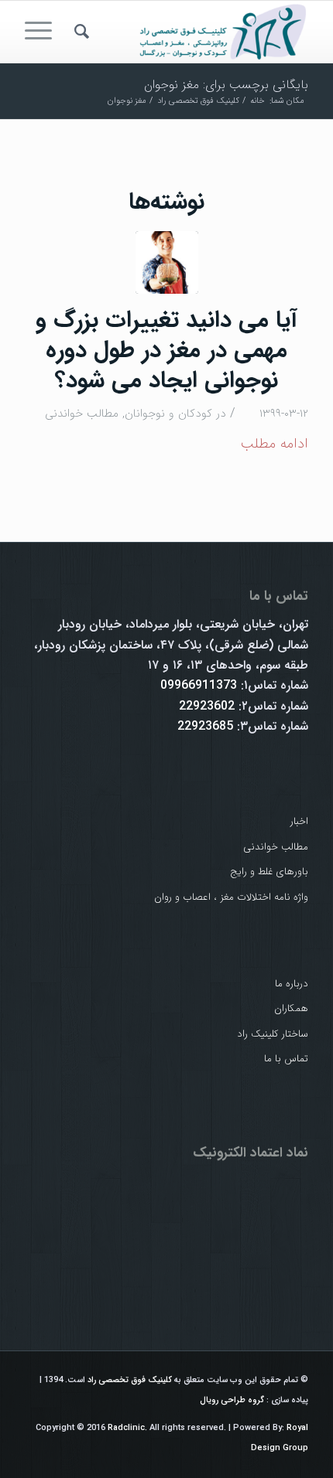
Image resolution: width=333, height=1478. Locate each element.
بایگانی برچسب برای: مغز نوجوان (226, 84)
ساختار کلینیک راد (272, 1034)
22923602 (207, 706)
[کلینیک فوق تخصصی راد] (194, 32)
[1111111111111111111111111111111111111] (167, 262)
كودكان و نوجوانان (168, 413)
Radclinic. (127, 1428)
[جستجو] (79, 32)
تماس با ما (286, 1059)
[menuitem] (79, 32)
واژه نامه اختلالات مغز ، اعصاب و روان (231, 897)
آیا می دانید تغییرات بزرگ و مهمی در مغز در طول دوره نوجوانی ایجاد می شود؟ (166, 350)
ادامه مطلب (274, 444)
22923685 (205, 726)
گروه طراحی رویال (232, 1400)
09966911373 (198, 685)
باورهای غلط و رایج (269, 871)
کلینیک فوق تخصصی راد (130, 1380)
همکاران (291, 1008)
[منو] (43, 32)
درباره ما (291, 984)
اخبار (299, 821)
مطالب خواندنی (81, 413)
